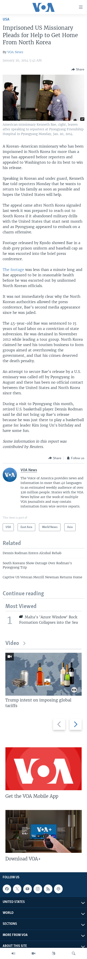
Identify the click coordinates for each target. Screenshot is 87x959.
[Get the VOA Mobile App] (43, 768)
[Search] (73, 953)
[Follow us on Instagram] (37, 889)
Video (12, 643)
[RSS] (48, 889)
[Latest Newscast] (13, 953)
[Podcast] (58, 889)
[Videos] (33, 953)
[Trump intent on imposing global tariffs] (43, 674)
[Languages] (53, 953)
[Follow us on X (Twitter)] (17, 889)
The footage (13, 269)
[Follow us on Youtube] (27, 889)
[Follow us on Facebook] (7, 889)
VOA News (15, 52)
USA (6, 19)
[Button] (77, 69)
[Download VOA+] (43, 831)
